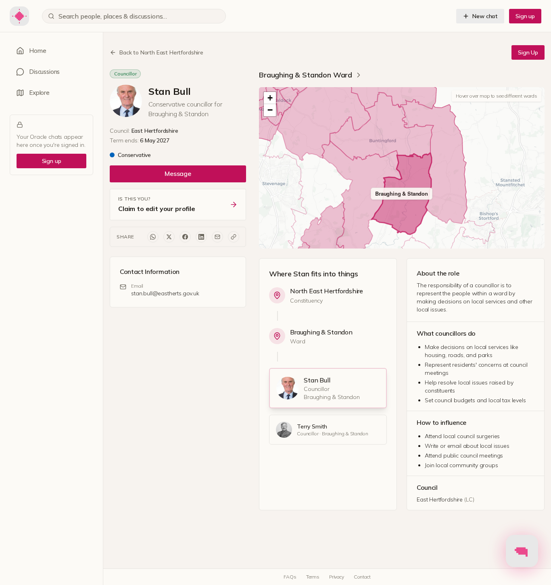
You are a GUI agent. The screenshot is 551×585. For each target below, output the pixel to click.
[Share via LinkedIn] (201, 236)
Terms (312, 577)
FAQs (290, 577)
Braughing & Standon (321, 332)
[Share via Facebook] (185, 236)
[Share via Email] (217, 236)
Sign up (525, 16)
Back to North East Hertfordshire (161, 52)
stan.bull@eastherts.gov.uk (165, 293)
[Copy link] (233, 236)
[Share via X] (169, 236)
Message (178, 173)
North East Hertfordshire (326, 291)
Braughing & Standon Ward (305, 74)
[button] (270, 98)
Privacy (336, 577)
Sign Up (528, 52)
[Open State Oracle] (522, 549)
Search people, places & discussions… (112, 16)
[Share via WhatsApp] (153, 236)
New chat (485, 16)
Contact (362, 577)
